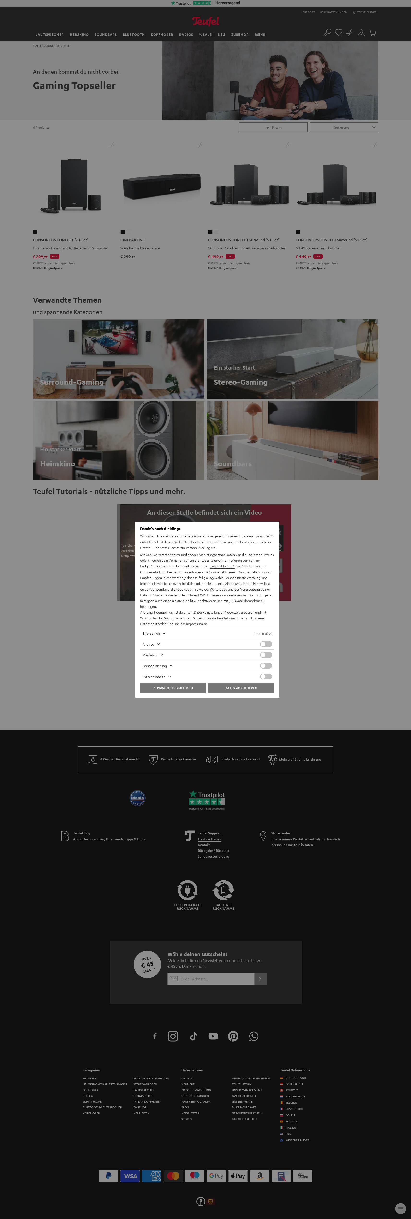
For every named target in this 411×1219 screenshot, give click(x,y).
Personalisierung (155, 666)
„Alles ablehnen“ (222, 566)
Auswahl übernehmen (173, 688)
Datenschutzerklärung (156, 624)
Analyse (148, 644)
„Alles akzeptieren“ (237, 583)
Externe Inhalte (154, 676)
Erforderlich (151, 633)
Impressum (194, 624)
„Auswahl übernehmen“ (246, 600)
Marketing (150, 655)
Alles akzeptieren (241, 688)
